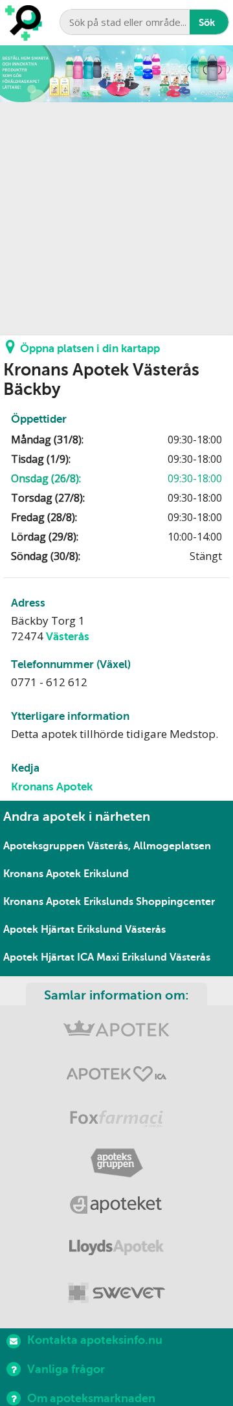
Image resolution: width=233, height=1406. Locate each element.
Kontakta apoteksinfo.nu (94, 1339)
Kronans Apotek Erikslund (66, 874)
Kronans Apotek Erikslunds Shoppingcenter (109, 902)
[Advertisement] (116, 218)
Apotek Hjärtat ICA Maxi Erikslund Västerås (106, 957)
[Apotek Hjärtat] (116, 1077)
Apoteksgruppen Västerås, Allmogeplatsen (107, 846)
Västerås (67, 636)
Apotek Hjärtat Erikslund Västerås (84, 929)
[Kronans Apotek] (116, 1033)
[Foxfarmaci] (116, 1120)
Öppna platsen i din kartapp (90, 348)
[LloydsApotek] (116, 1250)
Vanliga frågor (66, 1369)
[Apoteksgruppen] (116, 1163)
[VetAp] (116, 1293)
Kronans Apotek (52, 787)
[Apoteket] (116, 1207)
